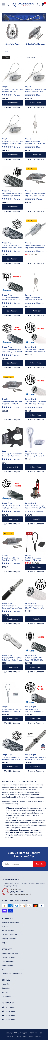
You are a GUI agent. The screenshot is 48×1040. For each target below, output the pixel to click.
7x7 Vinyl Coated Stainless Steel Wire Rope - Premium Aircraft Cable (35, 352)
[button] (7, 4)
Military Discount (8, 930)
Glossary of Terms (8, 957)
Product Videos (7, 965)
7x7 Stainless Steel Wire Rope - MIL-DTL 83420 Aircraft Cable (34, 660)
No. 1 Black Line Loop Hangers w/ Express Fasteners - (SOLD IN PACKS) (33, 561)
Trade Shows (6, 996)
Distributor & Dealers (9, 935)
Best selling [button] (31, 57)
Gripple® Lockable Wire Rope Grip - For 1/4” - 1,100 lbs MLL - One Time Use (12, 560)
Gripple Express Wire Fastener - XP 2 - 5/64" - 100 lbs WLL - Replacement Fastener (35, 301)
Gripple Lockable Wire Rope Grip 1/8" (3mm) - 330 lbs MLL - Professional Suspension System (35, 197)
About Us (5, 984)
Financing (5, 926)
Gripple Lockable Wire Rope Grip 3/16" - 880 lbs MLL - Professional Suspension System (12, 405)
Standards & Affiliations (10, 922)
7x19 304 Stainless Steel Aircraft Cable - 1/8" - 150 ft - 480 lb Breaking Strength (12, 248)
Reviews (5, 992)
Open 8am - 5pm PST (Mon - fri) (20, 894)
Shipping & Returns (9, 939)
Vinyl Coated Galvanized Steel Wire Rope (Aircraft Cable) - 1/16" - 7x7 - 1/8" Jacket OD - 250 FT (34, 609)
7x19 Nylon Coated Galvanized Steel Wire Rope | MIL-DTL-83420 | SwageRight (35, 712)
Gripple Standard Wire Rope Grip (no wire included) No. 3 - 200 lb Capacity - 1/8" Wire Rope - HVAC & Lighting (35, 249)
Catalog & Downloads (10, 953)
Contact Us (6, 988)
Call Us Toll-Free (15, 889)
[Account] (38, 4)
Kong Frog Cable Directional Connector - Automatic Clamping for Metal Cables (12, 456)
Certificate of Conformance (12, 974)
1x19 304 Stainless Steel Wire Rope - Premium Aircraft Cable (11, 508)
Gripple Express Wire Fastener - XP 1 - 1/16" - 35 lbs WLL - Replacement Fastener (35, 145)
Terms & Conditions (14, 1036)
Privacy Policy (28, 1036)
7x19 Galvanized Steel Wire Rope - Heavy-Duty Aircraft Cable (12, 352)
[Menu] (3, 4)
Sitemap (38, 1036)
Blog (3, 969)
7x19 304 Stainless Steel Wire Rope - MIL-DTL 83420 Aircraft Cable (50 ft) (12, 759)
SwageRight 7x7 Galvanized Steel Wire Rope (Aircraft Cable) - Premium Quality (12, 196)
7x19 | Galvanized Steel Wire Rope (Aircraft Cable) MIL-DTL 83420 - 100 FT (35, 759)
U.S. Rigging (9, 1007)
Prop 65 (4, 943)
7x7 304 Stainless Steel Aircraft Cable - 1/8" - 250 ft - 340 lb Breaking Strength (12, 300)
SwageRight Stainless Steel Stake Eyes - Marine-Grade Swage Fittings (12, 660)
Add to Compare (12, 107)
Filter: (6, 52)
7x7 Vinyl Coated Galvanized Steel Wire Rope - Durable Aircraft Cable (35, 404)
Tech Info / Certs (8, 961)
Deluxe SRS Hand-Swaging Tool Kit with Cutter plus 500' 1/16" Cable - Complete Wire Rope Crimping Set (35, 509)
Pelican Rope (10, 1011)
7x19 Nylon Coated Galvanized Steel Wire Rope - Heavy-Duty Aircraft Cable (12, 608)
